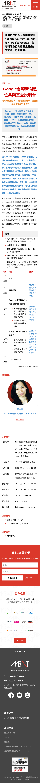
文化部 (7, 737)
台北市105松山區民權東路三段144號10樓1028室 (19, 686)
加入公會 (20, 640)
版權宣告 (14, 780)
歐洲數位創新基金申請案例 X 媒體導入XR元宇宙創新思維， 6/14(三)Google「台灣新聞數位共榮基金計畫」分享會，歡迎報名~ (20, 18)
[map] (27, 695)
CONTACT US (25, 5)
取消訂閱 (28, 578)
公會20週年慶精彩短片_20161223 (17, 746)
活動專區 (9, 14)
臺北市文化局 (9, 733)
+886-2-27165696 (16, 676)
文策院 (7, 742)
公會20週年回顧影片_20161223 (16, 751)
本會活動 (18, 14)
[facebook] (11, 695)
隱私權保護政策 (23, 780)
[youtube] (19, 695)
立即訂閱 (11, 577)
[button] (37, 622)
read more (20, 419)
